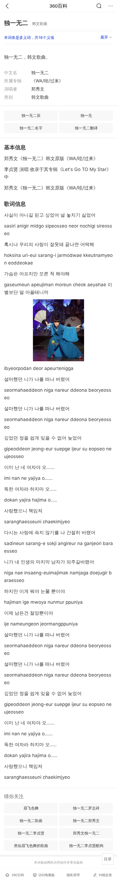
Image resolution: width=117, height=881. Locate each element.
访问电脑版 (46, 875)
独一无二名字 (31, 128)
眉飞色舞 (31, 808)
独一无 (86, 115)
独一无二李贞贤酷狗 (86, 845)
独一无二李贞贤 (31, 833)
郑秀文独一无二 (86, 833)
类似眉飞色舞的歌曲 (31, 845)
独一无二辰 (31, 115)
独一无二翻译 (86, 128)
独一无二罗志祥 (86, 808)
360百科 (58, 6)
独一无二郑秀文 (86, 820)
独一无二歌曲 (31, 820)
